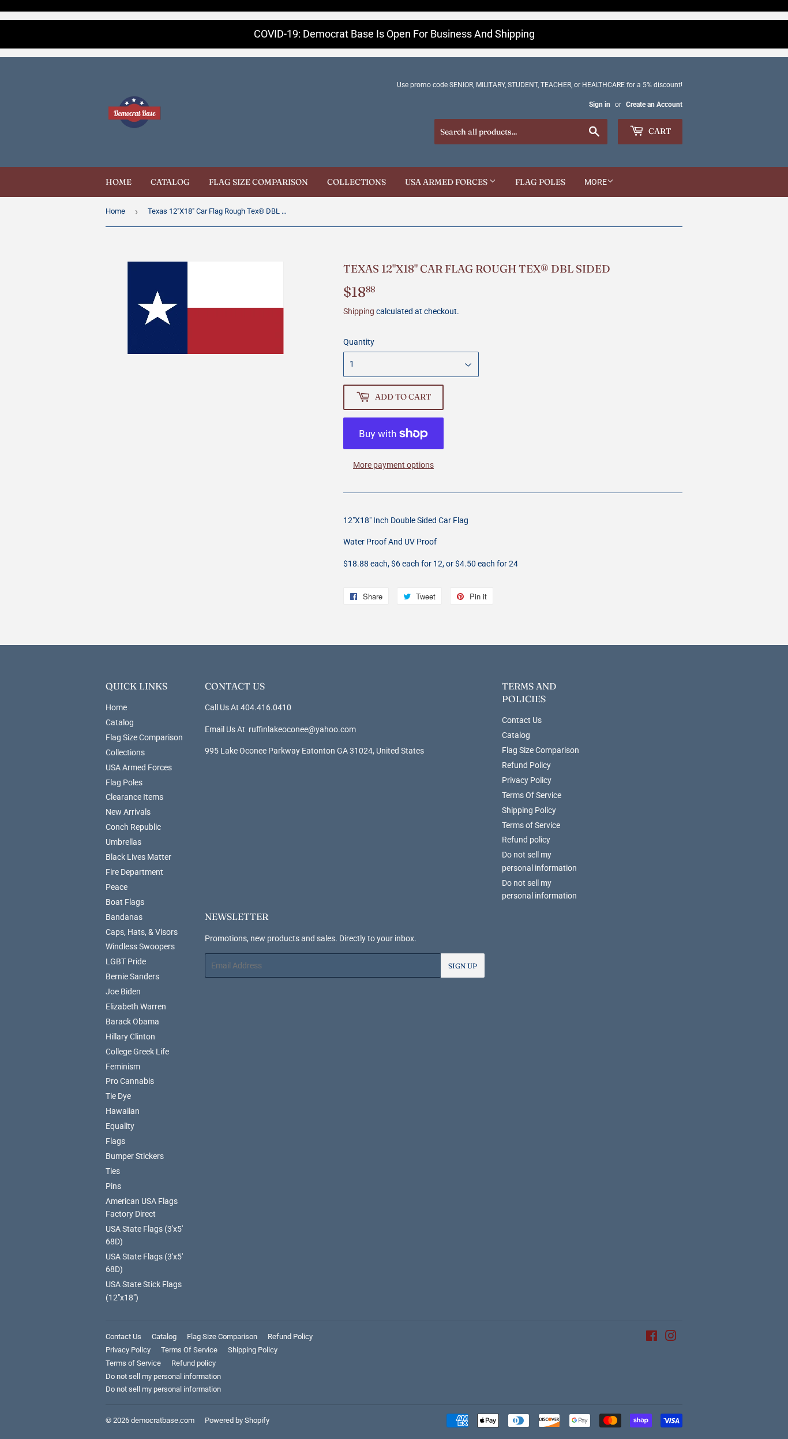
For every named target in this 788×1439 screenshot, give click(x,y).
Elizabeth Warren (136, 1006)
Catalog (170, 182)
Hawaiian (123, 1111)
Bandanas (124, 917)
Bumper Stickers (135, 1156)
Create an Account (654, 104)
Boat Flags (125, 902)
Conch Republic (133, 827)
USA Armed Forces (447, 182)
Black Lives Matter (138, 857)
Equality (120, 1126)
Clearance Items (134, 796)
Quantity (358, 341)
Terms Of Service (531, 795)
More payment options (393, 464)
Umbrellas (123, 842)
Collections (356, 182)
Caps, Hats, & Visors (142, 932)
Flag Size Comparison (258, 182)
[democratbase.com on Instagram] (671, 1337)
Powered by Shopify (237, 1420)
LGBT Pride (126, 961)
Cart (659, 131)
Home (119, 182)
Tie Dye (118, 1096)
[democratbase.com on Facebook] (652, 1337)
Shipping (358, 311)
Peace (116, 887)
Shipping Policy (529, 810)
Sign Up (462, 965)
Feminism (123, 1066)
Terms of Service (531, 825)
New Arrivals (128, 812)
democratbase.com (162, 1420)
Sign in (599, 104)
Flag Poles (540, 182)
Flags (115, 1141)
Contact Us (522, 720)
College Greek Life (137, 1051)
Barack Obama (132, 1021)
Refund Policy (526, 765)
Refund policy (526, 839)
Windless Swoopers (140, 946)
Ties (113, 1171)
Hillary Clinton (130, 1036)
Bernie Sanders (132, 976)
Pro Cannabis (130, 1081)
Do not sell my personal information (163, 1376)
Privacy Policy (526, 780)
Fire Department (134, 872)
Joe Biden (123, 991)
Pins (113, 1186)
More (595, 182)
